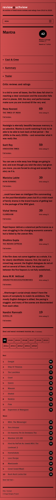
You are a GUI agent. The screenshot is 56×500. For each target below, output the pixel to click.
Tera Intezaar (13, 427)
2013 (13, 346)
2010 (34, 346)
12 (51, 427)
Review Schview (10, 8)
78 (51, 367)
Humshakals (13, 453)
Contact (9, 491)
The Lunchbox (14, 372)
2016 (38, 340)
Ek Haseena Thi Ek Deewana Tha (22, 433)
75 (51, 393)
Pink (10, 404)
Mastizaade (13, 463)
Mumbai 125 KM (15, 438)
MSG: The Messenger (17, 422)
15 (51, 443)
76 (51, 383)
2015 (45, 340)
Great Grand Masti (16, 469)
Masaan (11, 388)
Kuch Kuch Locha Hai (17, 474)
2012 (20, 346)
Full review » (7, 117)
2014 (6, 346)
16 (51, 463)
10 (51, 422)
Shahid (11, 393)
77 (51, 372)
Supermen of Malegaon (18, 409)
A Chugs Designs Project (11, 494)
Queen (11, 383)
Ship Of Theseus (15, 367)
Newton (11, 399)
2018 (24, 340)
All (5, 340)
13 (51, 438)
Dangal (11, 361)
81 (51, 361)
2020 (10, 340)
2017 (31, 340)
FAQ (4, 491)
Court (10, 377)
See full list (8, 480)
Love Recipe (13, 458)
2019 (17, 340)
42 (43, 34)
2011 (27, 346)
